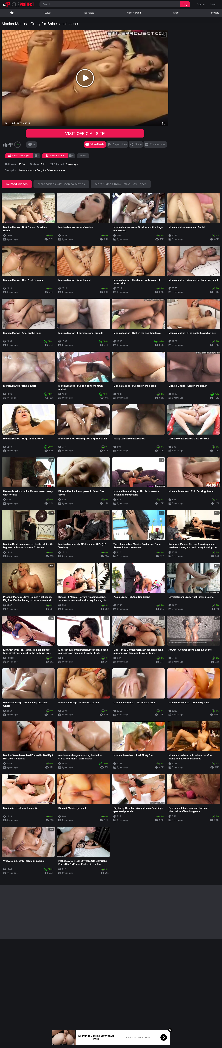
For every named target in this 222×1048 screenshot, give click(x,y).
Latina (83, 155)
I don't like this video (10, 145)
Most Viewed (134, 12)
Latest (48, 12)
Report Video (120, 144)
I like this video (5, 145)
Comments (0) (157, 144)
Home (12, 12)
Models (215, 12)
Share (138, 144)
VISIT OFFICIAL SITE (85, 133)
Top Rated (89, 12)
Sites (176, 12)
